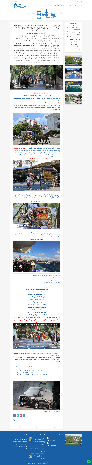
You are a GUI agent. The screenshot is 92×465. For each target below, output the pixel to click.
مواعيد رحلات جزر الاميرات (28, 62)
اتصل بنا (80, 5)
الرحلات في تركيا (43, 5)
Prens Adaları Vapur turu (20, 35)
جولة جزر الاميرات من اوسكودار (39, 43)
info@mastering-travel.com (54, 443)
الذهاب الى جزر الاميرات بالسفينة (48, 36)
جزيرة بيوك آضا (23, 40)
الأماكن (43, 33)
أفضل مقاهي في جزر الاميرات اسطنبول (35, 35)
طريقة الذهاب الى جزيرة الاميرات (31, 57)
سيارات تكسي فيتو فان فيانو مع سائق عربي (47, 57)
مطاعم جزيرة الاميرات (39, 62)
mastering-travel (52, 445)
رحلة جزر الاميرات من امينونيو (49, 50)
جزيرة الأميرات (17, 38)
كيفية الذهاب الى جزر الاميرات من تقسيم (50, 60)
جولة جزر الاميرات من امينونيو (52, 43)
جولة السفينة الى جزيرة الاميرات (45, 42)
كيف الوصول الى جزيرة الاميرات (21, 58)
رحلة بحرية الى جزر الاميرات (29, 48)
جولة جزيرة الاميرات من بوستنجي (37, 47)
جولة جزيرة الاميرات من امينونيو (20, 45)
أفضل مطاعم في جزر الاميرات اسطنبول (52, 35)
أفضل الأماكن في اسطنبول (53, 5)
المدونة (70, 5)
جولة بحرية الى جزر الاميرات (33, 42)
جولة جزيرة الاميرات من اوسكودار (52, 47)
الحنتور (57, 36)
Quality (44, 463)
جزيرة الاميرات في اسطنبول (43, 40)
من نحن (74, 5)
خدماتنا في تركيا (63, 5)
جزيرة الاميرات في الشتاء (32, 40)
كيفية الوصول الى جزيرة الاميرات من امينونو (33, 60)
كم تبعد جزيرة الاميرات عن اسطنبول (48, 58)
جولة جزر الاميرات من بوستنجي (26, 43)
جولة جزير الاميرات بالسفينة (46, 45)
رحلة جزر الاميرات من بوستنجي (23, 50)
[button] (89, 461)
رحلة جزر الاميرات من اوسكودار (36, 50)
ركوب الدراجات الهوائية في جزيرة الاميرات (37, 55)
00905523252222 (19, 317)
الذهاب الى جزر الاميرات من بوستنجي (33, 36)
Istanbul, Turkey (52, 438)
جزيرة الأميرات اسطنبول (55, 40)
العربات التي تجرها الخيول (36, 38)
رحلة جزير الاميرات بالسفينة (42, 52)
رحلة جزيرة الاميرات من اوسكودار (35, 53)
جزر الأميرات (23, 38)
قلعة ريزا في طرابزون (76, 34)
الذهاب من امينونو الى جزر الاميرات (49, 38)
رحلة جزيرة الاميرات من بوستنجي (21, 53)
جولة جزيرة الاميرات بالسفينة (34, 45)
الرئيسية (36, 5)
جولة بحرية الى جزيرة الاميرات (20, 42)
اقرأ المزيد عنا (24, 450)
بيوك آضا (28, 38)
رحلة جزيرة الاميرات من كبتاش (53, 55)
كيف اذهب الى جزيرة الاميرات (34, 58)
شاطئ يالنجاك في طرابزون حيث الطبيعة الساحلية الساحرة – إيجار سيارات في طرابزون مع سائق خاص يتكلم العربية (74, 46)
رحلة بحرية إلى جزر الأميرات (41, 48)
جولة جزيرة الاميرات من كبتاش (24, 47)
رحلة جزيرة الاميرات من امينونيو (49, 53)
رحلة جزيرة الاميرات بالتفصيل (30, 52)
